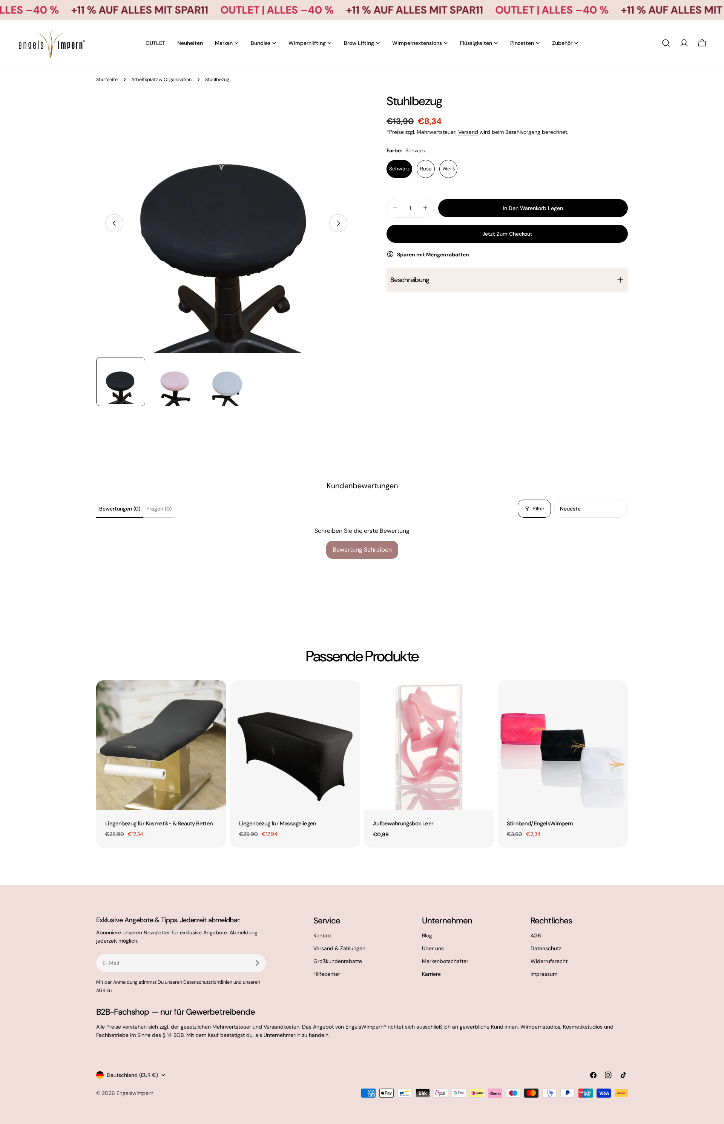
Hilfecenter (326, 974)
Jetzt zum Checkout (507, 233)
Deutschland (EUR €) (132, 1075)
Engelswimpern (135, 1093)
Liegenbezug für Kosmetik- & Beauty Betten (159, 823)
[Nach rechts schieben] (338, 223)
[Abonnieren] (257, 963)
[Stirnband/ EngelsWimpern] (563, 745)
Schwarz (399, 168)
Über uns (433, 948)
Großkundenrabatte (337, 961)
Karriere (431, 974)
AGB (536, 935)
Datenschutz (546, 948)
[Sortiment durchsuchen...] (665, 43)
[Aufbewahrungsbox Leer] (429, 745)
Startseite (107, 80)
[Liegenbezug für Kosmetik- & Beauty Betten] (161, 745)
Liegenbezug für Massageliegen (277, 823)
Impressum (544, 974)
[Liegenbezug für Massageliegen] (295, 745)
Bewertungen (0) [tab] (119, 508)
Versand (468, 132)
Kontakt (322, 935)
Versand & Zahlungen (339, 948)
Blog (427, 935)
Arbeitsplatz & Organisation (161, 80)
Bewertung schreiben (362, 550)
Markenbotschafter (445, 961)
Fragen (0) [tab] (159, 508)
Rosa (426, 168)
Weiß (448, 168)
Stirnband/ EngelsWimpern (540, 823)
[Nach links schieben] (114, 223)
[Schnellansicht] (215, 697)
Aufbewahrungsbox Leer (403, 823)
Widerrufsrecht (549, 961)
